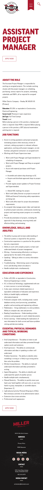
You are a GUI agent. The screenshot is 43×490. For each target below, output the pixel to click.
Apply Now (9, 59)
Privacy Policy (21, 443)
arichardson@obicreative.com (21, 484)
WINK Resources (21, 447)
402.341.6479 (21, 474)
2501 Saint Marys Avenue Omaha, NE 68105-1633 (21, 470)
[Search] (38, 3)
